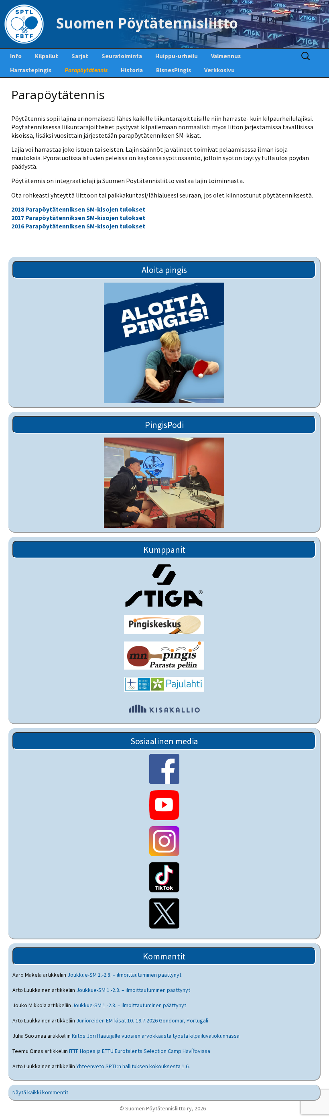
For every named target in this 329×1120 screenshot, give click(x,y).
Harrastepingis (30, 70)
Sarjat (79, 56)
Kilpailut (46, 56)
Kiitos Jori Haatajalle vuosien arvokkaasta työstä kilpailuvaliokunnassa (156, 1035)
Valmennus (226, 56)
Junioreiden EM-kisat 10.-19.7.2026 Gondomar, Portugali (142, 1020)
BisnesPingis (173, 70)
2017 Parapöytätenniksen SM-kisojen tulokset (78, 218)
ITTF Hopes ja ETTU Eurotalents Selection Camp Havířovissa (139, 1051)
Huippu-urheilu (176, 56)
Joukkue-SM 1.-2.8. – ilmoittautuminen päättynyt (124, 974)
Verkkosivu (219, 70)
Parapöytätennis (86, 70)
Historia (132, 70)
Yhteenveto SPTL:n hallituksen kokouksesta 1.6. (133, 1066)
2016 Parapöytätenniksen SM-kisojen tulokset (78, 226)
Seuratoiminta (122, 56)
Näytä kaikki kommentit (40, 1092)
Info (16, 56)
